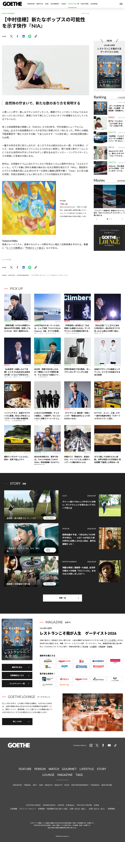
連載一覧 (62, 598)
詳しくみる (17, 721)
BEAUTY (58, 785)
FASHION (17, 785)
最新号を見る (17, 667)
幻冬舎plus (70, 805)
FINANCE (95, 785)
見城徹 (109, 647)
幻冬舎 (96, 805)
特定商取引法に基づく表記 (57, 809)
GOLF (64, 4)
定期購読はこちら (17, 675)
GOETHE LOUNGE (33, 805)
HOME (4, 275)
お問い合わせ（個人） (78, 809)
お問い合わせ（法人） (97, 809)
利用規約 (41, 809)
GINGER (60, 805)
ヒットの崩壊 (13, 248)
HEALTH (49, 785)
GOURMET (55, 4)
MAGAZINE (65, 774)
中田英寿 (101, 647)
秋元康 (85, 647)
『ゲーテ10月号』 (110, 640)
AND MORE (106, 785)
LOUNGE (94, 4)
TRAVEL (27, 785)
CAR (46, 4)
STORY (101, 769)
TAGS (79, 774)
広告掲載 (13, 809)
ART (35, 785)
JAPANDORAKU (49, 805)
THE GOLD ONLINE (84, 805)
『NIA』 (6, 130)
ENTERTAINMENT (23, 275)
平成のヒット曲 (33, 248)
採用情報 (111, 809)
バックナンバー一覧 (17, 684)
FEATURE (85, 4)
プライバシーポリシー (27, 809)
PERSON (31, 4)
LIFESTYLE (72, 4)
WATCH (39, 4)
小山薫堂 (93, 647)
